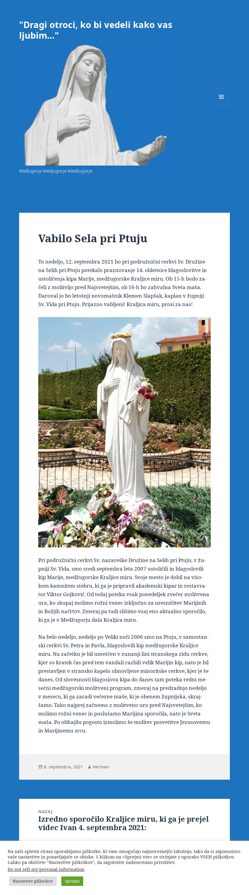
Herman (101, 767)
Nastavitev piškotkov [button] (33, 881)
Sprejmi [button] (72, 881)
